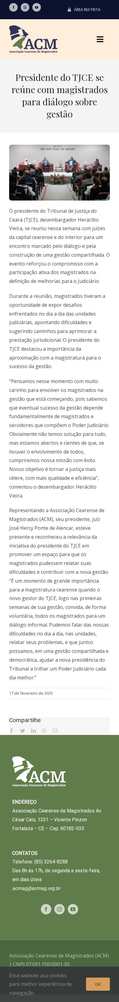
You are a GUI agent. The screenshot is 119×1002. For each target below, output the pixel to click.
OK (98, 984)
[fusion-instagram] (25, 7)
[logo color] (33, 27)
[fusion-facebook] (13, 7)
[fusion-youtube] (36, 7)
